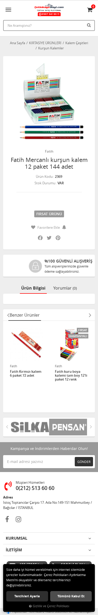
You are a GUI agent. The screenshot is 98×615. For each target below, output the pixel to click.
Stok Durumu (44, 183)
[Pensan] (68, 427)
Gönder (83, 462)
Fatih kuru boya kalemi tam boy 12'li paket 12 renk (71, 375)
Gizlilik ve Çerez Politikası (51, 606)
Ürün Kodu (44, 176)
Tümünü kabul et (70, 596)
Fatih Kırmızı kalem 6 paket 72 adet (25, 374)
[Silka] (30, 427)
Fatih (49, 151)
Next (90, 315)
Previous (8, 315)
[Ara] (89, 25)
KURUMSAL (16, 538)
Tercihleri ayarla (27, 596)
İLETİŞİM (14, 550)
